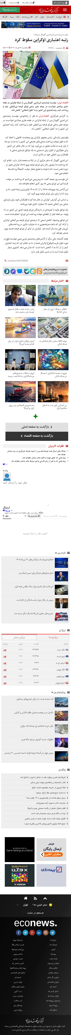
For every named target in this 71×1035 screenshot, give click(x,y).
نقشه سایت (53, 958)
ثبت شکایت (18, 1000)
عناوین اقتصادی (53, 982)
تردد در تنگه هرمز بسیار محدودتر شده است (48, 813)
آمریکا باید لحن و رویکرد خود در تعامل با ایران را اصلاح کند (43, 777)
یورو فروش (60, 676)
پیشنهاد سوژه (18, 940)
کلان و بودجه (27, 17)
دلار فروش (61, 670)
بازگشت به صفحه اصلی (35, 427)
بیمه (12, 17)
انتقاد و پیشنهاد (53, 963)
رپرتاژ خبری (18, 1010)
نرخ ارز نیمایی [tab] (19, 637)
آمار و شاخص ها (18, 963)
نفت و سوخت (13, 2)
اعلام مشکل (53, 968)
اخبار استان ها (53, 991)
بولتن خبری (18, 982)
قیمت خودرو (17, 958)
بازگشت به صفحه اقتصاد (38, 436)
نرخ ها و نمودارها (18, 949)
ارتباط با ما (53, 944)
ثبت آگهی (18, 991)
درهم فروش (60, 683)
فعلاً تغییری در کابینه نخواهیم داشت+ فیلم (49, 787)
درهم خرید (60, 663)
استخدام (18, 977)
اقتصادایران (44, 116)
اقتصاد (8, 55)
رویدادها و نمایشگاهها (18, 968)
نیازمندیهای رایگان (17, 986)
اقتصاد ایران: (62, 103)
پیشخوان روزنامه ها (53, 1000)
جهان (42, 17)
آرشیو (53, 949)
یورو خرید (61, 656)
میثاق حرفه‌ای (53, 972)
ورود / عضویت (60, 2)
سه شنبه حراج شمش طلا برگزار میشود (51, 793)
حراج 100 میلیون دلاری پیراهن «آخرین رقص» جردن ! (45, 823)
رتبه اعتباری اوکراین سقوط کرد (41, 40)
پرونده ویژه (53, 1005)
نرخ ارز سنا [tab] (53, 637)
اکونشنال (50, 17)
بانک (18, 17)
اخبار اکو (53, 986)
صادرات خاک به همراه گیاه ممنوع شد (51, 803)
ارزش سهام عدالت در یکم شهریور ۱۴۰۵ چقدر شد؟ (46, 798)
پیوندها (53, 954)
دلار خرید (61, 650)
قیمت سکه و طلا (18, 944)
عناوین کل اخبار (53, 977)
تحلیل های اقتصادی (18, 972)
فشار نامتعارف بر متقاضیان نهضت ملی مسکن (48, 782)
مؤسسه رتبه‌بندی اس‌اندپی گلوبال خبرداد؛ (51, 35)
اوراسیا (59, 17)
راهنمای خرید (18, 996)
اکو (36, 17)
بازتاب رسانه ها (53, 996)
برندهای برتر (17, 1005)
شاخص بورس (17, 954)
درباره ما (53, 940)
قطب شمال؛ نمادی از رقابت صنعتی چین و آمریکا (47, 808)
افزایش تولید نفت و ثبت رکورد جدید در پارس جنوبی (45, 818)
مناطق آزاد (53, 1010)
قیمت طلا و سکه (27, 2)
